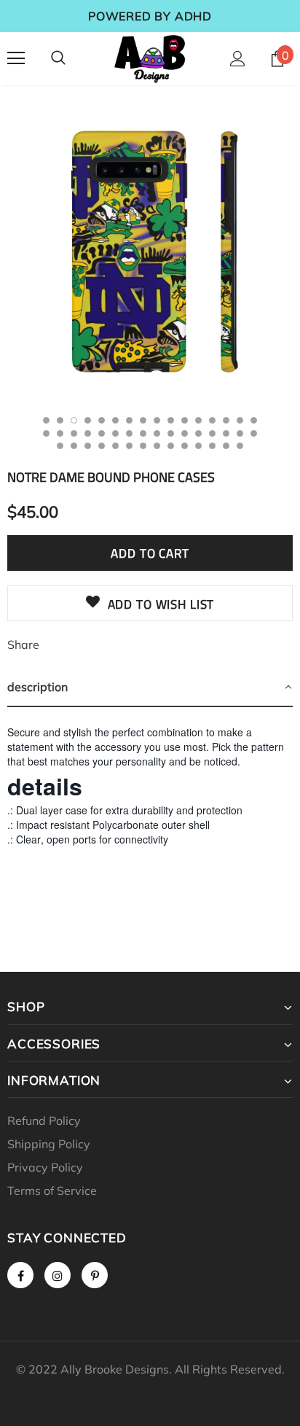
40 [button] (157, 446)
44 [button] (212, 446)
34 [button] (74, 446)
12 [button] (198, 420)
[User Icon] (237, 58)
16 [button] (253, 420)
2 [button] (60, 420)
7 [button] (129, 420)
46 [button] (240, 446)
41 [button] (170, 446)
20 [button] (87, 433)
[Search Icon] (58, 58)
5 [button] (101, 420)
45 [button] (226, 446)
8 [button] (143, 420)
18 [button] (60, 433)
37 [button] (115, 446)
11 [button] (184, 420)
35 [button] (87, 446)
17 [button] (46, 433)
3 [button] (74, 420)
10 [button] (170, 420)
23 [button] (129, 433)
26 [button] (170, 433)
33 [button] (60, 446)
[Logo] (150, 58)
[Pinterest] (95, 1275)
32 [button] (253, 433)
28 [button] (198, 433)
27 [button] (184, 433)
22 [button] (115, 433)
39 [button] (143, 446)
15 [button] (240, 420)
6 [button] (115, 420)
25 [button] (157, 433)
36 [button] (101, 446)
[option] (150, 251)
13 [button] (212, 420)
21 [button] (101, 433)
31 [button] (240, 433)
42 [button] (184, 446)
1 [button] (46, 420)
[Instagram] (57, 1275)
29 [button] (212, 433)
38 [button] (129, 446)
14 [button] (226, 420)
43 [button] (198, 446)
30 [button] (226, 433)
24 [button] (143, 433)
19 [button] (74, 433)
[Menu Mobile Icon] (16, 58)
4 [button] (87, 420)
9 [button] (157, 420)
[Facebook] (20, 1275)
